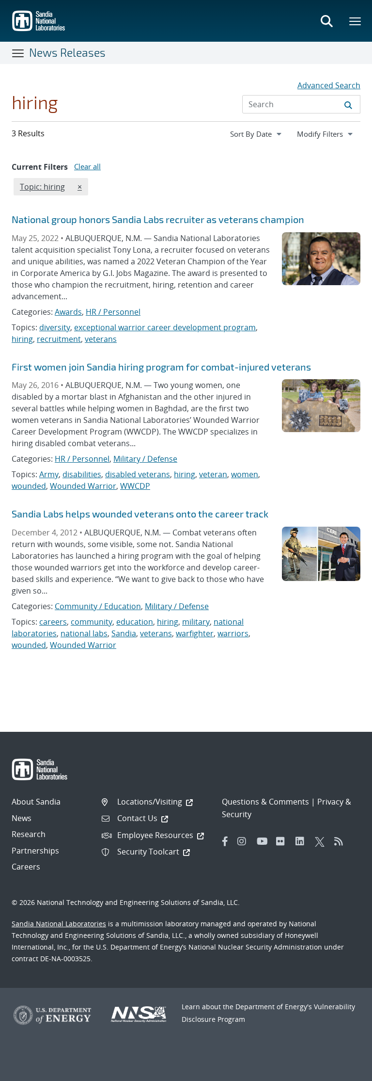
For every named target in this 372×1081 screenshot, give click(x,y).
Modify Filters (328, 134)
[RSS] (341, 841)
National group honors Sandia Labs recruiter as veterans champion (158, 219)
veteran (213, 474)
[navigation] (256, 134)
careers (53, 621)
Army (49, 474)
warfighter (195, 633)
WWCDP (135, 486)
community (91, 621)
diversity (54, 327)
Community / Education (98, 606)
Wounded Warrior (83, 486)
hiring (22, 339)
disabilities (81, 474)
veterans (101, 339)
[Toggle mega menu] (355, 21)
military (196, 621)
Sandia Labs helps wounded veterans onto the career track (140, 513)
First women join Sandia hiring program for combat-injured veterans (161, 366)
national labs (84, 633)
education (134, 621)
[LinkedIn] (302, 841)
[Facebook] (225, 841)
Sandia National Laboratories (59, 923)
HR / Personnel (113, 312)
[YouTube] (264, 841)
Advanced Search (328, 85)
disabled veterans (137, 474)
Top (343, 1070)
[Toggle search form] (326, 21)
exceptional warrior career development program (165, 327)
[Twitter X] (322, 841)
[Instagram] (244, 841)
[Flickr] (283, 841)
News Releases (67, 52)
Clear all (87, 166)
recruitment (59, 339)
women (244, 474)
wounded (29, 486)
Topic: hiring (42, 186)
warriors (232, 633)
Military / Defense (145, 458)
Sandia (123, 633)
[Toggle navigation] (18, 53)
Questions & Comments (265, 801)
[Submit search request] (348, 104)
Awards (68, 312)
